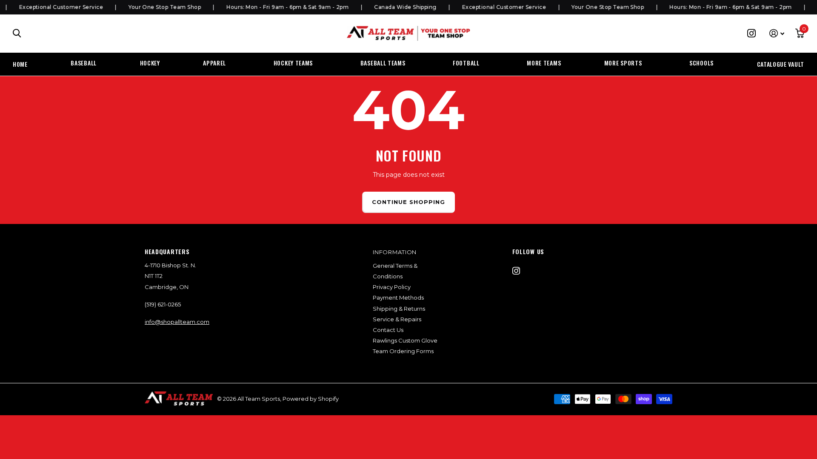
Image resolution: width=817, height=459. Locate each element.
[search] (17, 33)
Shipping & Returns (399, 308)
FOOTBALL (466, 62)
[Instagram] (516, 271)
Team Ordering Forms (403, 351)
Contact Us (388, 329)
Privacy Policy (392, 286)
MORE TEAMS (544, 62)
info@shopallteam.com (177, 321)
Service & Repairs (397, 319)
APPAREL (214, 62)
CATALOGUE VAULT (781, 64)
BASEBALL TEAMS (383, 62)
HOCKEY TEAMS (293, 62)
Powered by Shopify (311, 398)
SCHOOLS (701, 62)
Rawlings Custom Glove (405, 340)
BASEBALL (84, 62)
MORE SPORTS (623, 62)
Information (395, 252)
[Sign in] (777, 33)
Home (20, 64)
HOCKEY (150, 62)
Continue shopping (409, 201)
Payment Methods (398, 297)
